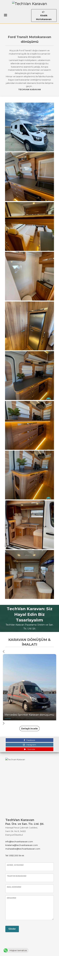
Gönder (12, 929)
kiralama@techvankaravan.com (21, 845)
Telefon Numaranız (16, 876)
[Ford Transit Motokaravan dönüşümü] (30, 127)
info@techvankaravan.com (19, 841)
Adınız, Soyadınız (15, 865)
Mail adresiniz (14, 887)
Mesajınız (11, 898)
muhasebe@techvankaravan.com (22, 848)
